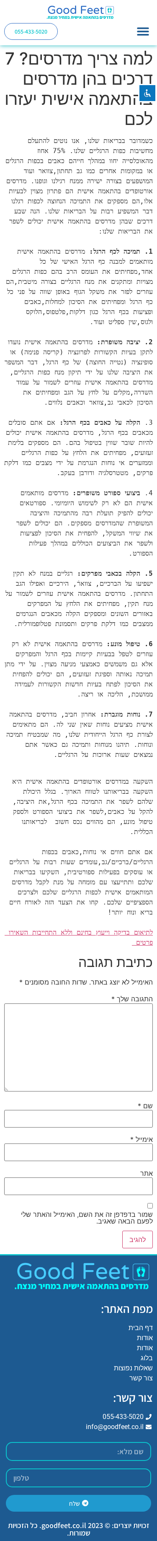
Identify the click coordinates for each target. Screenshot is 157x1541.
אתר (146, 1173)
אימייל (141, 1139)
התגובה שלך (132, 998)
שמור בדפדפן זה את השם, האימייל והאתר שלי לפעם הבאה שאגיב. (87, 1217)
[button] (143, 31)
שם (145, 1105)
